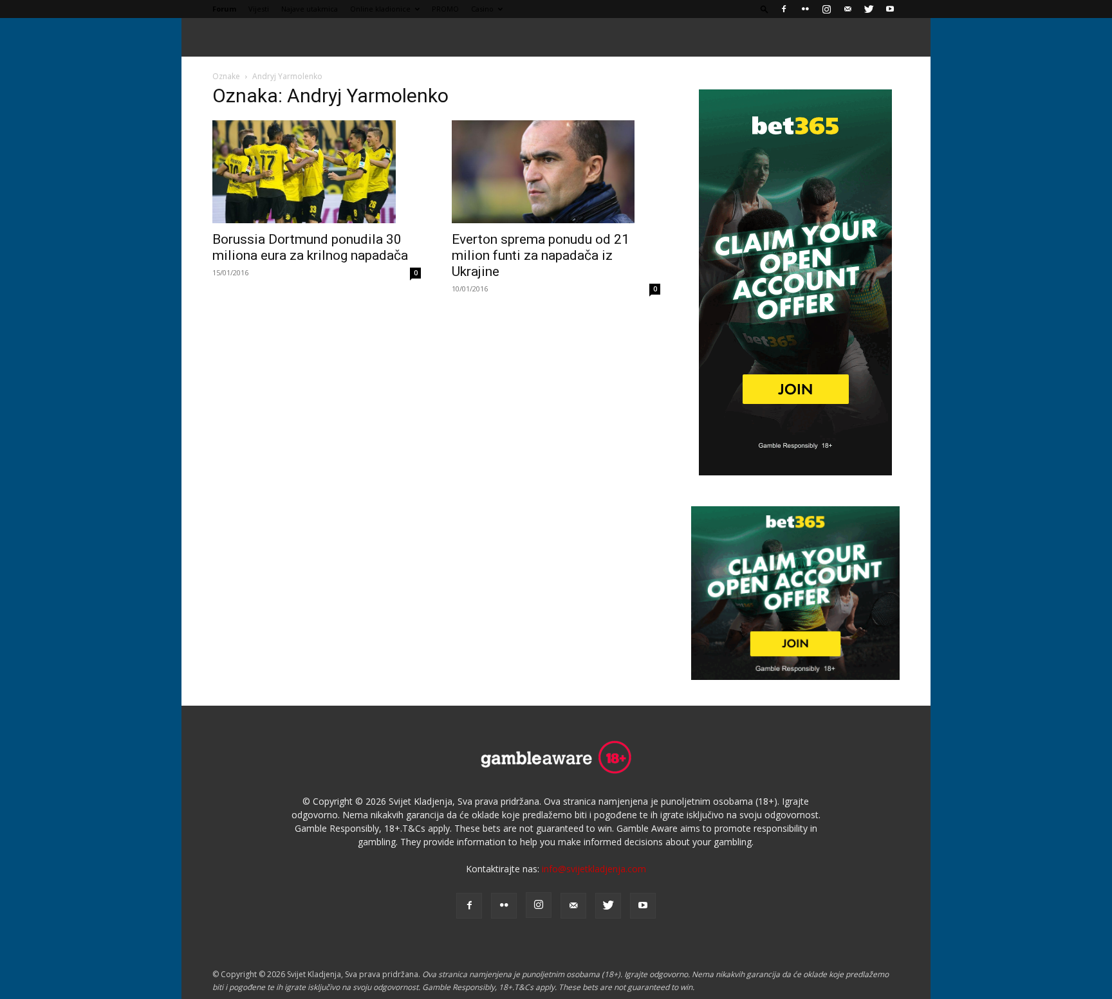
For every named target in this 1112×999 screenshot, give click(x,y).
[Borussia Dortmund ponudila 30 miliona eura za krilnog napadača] (316, 171)
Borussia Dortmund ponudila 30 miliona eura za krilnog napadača (310, 247)
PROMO (445, 9)
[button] (764, 9)
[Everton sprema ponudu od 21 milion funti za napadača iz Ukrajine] (556, 171)
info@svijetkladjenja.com (594, 869)
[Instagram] (826, 9)
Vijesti (258, 9)
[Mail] (847, 9)
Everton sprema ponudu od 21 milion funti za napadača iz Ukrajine (540, 255)
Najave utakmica (309, 9)
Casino (482, 9)
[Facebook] (783, 9)
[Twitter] (868, 9)
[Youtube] (890, 9)
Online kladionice (380, 9)
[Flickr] (805, 9)
